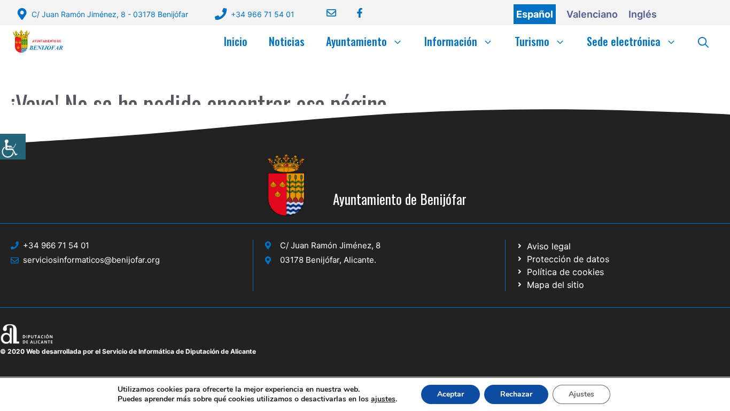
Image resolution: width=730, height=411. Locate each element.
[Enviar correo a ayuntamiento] (324, 13)
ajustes (383, 399)
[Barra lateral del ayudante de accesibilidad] (13, 146)
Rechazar (516, 394)
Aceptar (450, 394)
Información (450, 41)
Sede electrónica (624, 41)
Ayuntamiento (356, 41)
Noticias (287, 41)
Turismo (532, 41)
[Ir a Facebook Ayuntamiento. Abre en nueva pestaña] (353, 13)
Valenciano (592, 14)
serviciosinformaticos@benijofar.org (91, 260)
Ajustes (581, 394)
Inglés (642, 14)
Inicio (235, 41)
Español (534, 14)
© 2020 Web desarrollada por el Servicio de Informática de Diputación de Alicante (128, 351)
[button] (703, 41)
